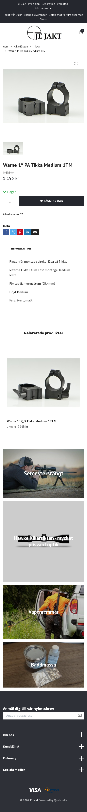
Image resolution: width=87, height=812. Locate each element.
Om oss (8, 735)
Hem (5, 46)
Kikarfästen (21, 46)
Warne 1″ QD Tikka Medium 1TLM (31, 421)
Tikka (36, 46)
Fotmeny (9, 758)
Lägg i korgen (53, 200)
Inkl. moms (42, 8)
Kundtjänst (11, 746)
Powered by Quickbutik (53, 800)
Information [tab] (21, 248)
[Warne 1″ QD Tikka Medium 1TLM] (43, 382)
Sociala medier (14, 770)
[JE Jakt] (44, 33)
